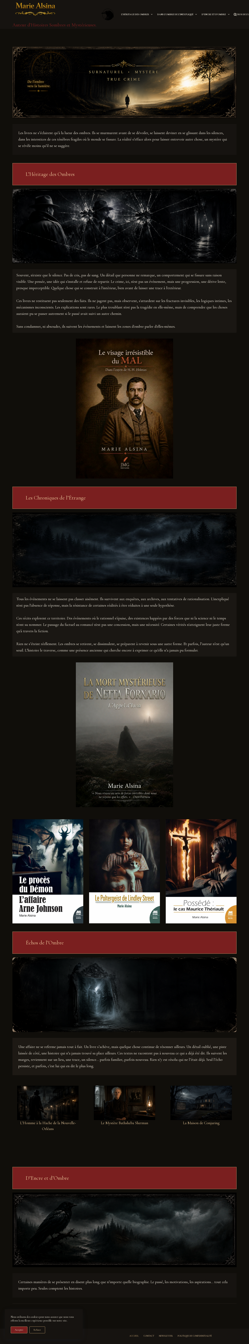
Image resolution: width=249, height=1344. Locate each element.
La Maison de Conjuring (201, 1123)
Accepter (19, 1329)
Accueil (134, 1335)
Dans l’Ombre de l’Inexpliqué (175, 14)
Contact (149, 1335)
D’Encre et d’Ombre (214, 14)
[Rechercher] (235, 14)
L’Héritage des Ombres (135, 14)
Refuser (37, 1329)
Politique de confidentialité (195, 1335)
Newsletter (166, 1335)
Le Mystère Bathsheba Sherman (124, 1123)
